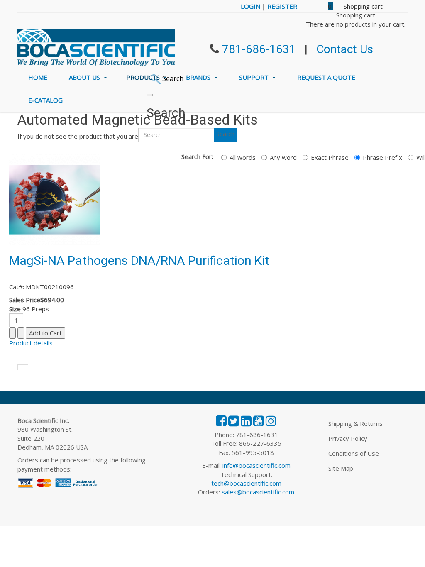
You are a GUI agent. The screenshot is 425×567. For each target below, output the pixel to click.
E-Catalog (45, 100)
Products (143, 77)
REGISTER (282, 6)
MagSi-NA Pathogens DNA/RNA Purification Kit (139, 260)
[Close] (150, 95)
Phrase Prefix (382, 157)
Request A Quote (326, 77)
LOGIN (250, 6)
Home (37, 77)
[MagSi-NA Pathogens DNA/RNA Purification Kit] (54, 199)
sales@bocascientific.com (258, 492)
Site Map (340, 468)
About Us (85, 77)
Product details (31, 343)
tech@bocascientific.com (246, 483)
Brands (199, 77)
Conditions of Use (353, 453)
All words (243, 157)
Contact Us (344, 49)
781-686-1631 (259, 49)
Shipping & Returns (355, 423)
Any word (283, 157)
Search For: (197, 156)
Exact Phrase (330, 157)
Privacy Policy (347, 438)
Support (254, 77)
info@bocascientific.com (256, 465)
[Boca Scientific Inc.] (96, 47)
